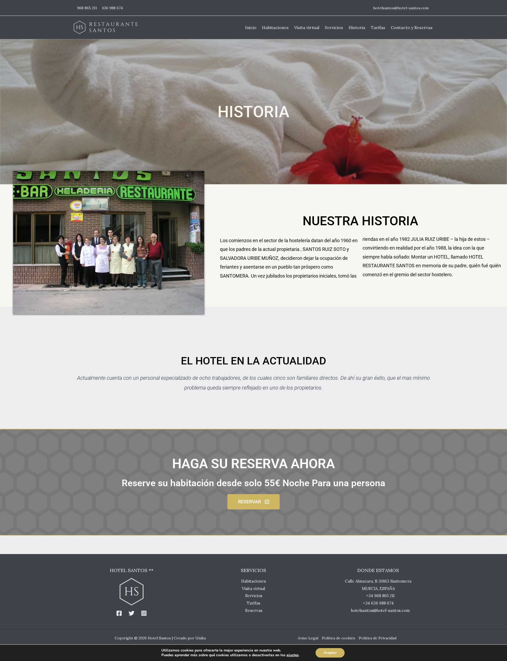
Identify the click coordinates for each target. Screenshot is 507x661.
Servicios (253, 595)
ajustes (293, 655)
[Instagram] (144, 613)
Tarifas (253, 603)
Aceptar (330, 652)
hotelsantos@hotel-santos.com (401, 8)
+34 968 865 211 (380, 595)
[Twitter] (131, 613)
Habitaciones (253, 581)
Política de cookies (338, 638)
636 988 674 (112, 8)
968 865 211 (87, 8)
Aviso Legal (308, 638)
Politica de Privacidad (377, 638)
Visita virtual (253, 588)
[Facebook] (119, 613)
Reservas (253, 610)
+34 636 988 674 (378, 603)
